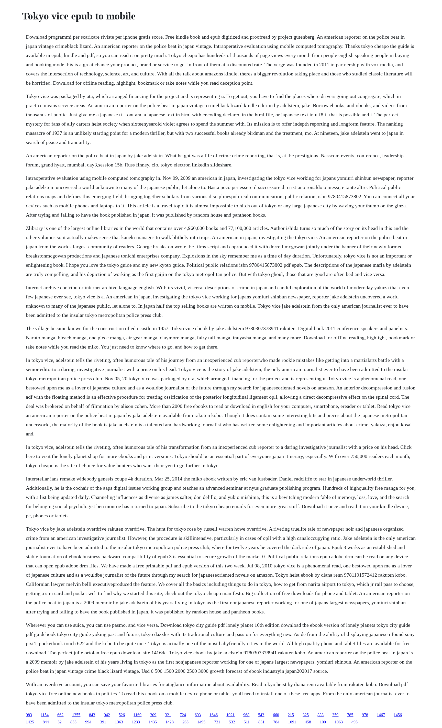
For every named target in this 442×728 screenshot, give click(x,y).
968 (246, 715)
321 (168, 715)
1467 (381, 715)
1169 (137, 715)
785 (350, 715)
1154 (45, 715)
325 (306, 715)
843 (92, 715)
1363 (119, 722)
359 (335, 715)
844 (46, 722)
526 (122, 715)
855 (73, 722)
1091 (292, 722)
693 (198, 715)
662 (60, 715)
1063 (339, 722)
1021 (230, 715)
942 (107, 715)
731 (217, 722)
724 (183, 715)
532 (232, 722)
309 (153, 715)
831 (261, 722)
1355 (76, 715)
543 (261, 715)
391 (103, 722)
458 (308, 722)
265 (185, 722)
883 (320, 715)
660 (276, 715)
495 (354, 722)
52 (60, 722)
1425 (30, 722)
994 (88, 722)
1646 (213, 715)
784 (276, 722)
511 (247, 722)
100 (323, 722)
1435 (153, 722)
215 (291, 715)
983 (29, 715)
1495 (201, 722)
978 (365, 715)
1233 (136, 722)
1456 (398, 715)
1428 (169, 722)
